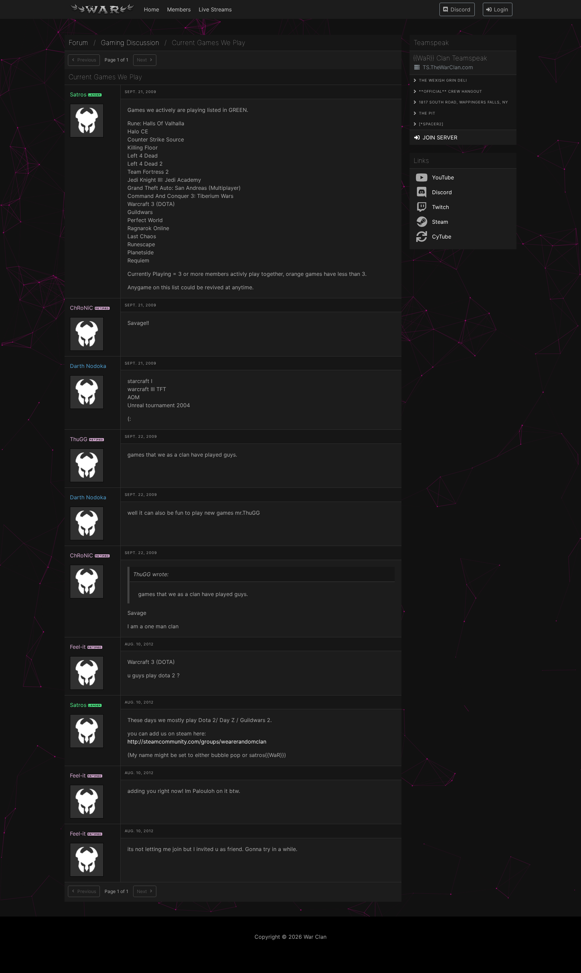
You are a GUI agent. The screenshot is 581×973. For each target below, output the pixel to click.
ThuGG (78, 439)
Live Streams (215, 9)
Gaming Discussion (130, 43)
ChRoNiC (81, 307)
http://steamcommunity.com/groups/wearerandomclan (196, 741)
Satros (78, 94)
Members (179, 9)
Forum (78, 43)
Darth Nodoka (88, 366)
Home (151, 9)
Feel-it (78, 646)
